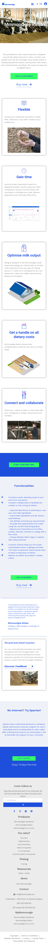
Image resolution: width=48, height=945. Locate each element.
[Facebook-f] (14, 811)
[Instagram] (20, 811)
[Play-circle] (26, 811)
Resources (24, 869)
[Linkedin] (31, 811)
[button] (32, 4)
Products (24, 816)
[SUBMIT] (22, 805)
